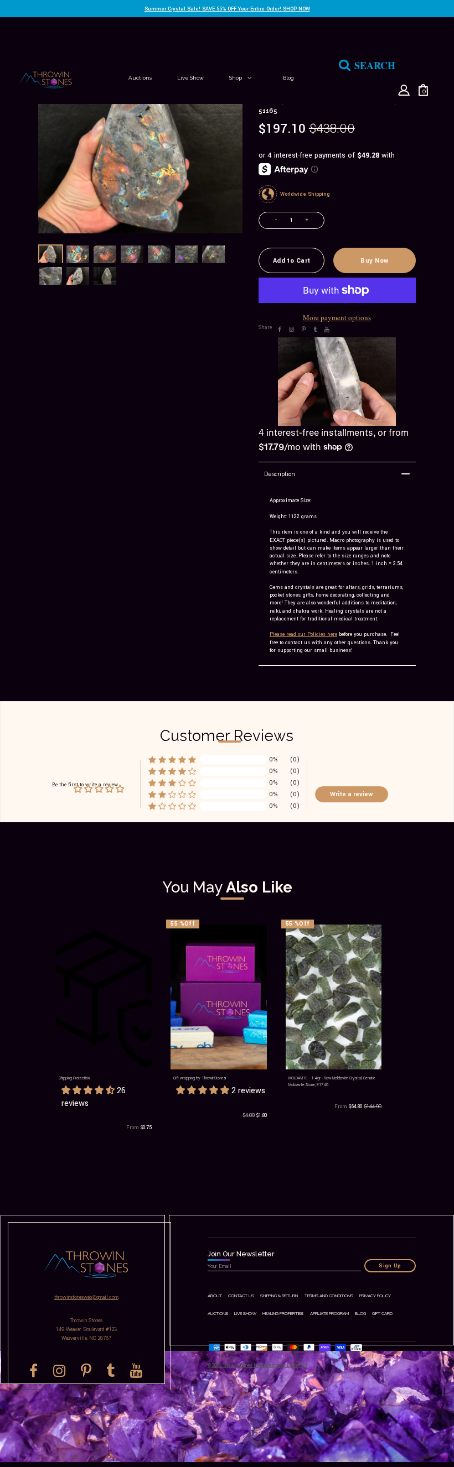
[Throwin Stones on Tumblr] (315, 329)
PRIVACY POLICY (375, 1295)
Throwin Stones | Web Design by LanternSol (265, 1365)
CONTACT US (241, 1295)
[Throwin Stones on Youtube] (326, 329)
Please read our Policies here (303, 634)
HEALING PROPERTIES (282, 1313)
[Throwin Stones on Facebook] (279, 329)
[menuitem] (140, 78)
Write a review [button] (351, 794)
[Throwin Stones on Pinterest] (304, 329)
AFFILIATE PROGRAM (329, 1313)
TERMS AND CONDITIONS (329, 1295)
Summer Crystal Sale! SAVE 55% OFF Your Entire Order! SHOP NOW (227, 9)
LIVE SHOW (245, 1313)
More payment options (337, 317)
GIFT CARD (382, 1313)
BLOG (360, 1313)
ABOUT (215, 1295)
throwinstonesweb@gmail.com (86, 1297)
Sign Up (390, 1266)
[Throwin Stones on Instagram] (291, 329)
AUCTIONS (218, 1313)
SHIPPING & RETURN (279, 1295)
